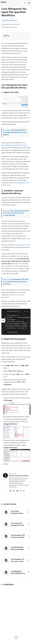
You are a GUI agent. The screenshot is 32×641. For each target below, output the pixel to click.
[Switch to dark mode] (29, 3)
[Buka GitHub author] (13, 491)
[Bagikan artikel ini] (16, 637)
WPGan (3, 2)
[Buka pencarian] (25, 3)
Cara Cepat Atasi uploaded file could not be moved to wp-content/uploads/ (16, 213)
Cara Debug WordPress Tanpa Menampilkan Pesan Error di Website (15, 132)
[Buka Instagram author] (23, 491)
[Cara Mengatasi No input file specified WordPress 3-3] (17, 455)
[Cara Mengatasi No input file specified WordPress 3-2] (17, 431)
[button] (14, 101)
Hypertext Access (21, 245)
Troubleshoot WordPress (9, 20)
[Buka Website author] (20, 491)
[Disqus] (16, 610)
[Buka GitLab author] (17, 491)
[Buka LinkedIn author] (10, 491)
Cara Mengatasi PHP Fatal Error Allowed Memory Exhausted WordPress (15, 281)
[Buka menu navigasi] (3, 320)
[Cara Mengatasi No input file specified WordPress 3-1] (17, 408)
